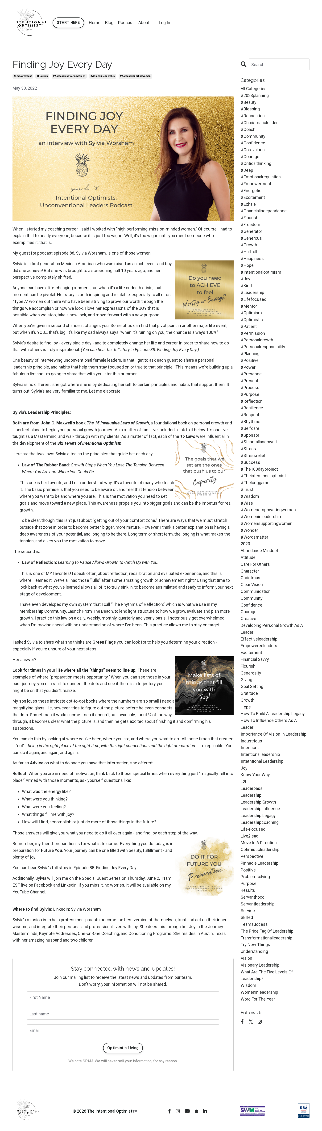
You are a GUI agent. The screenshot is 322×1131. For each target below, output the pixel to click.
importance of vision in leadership (273, 734)
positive (248, 869)
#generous (251, 238)
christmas (250, 577)
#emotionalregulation (261, 176)
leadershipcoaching (260, 822)
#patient (249, 326)
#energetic (251, 190)
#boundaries (253, 115)
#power (248, 367)
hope (246, 706)
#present (249, 380)
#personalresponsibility (263, 346)
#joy (245, 278)
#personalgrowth (257, 339)
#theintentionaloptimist (263, 475)
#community (253, 136)
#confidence (253, 142)
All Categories (254, 88)
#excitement (253, 197)
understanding (254, 951)
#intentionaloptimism (261, 272)
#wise (247, 503)
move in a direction (259, 842)
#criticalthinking (256, 163)
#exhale (248, 204)
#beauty (248, 102)
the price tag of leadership (267, 931)
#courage (250, 156)
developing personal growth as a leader (272, 629)
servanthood (252, 897)
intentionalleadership (260, 754)
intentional (250, 747)
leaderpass (252, 788)
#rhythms (250, 421)
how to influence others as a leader (269, 724)
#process (250, 387)
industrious (251, 740)
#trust (247, 489)
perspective (252, 856)
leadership (251, 795)
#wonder (249, 530)
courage (248, 611)
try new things (255, 944)
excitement (251, 652)
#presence (251, 373)
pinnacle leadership (259, 863)
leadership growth (258, 802)
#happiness (252, 258)
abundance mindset (259, 550)
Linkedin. (69, 885)
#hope (247, 265)
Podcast (126, 22)
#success (250, 462)
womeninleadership (259, 992)
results (248, 890)
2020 (245, 543)
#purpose (250, 394)
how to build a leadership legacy (273, 713)
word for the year (258, 999)
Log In (164, 22)
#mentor (249, 306)
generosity (251, 672)
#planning (250, 353)
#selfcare (250, 428)
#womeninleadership (103, 76)
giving (246, 679)
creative (248, 618)
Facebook (43, 885)
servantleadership (258, 903)
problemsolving (255, 876)
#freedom (250, 224)
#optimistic (252, 319)
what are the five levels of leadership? (267, 975)
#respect (250, 414)
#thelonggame (255, 482)
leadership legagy (258, 815)
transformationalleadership (266, 937)
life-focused (253, 829)
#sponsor (250, 435)
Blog (109, 22)
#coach (248, 129)
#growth (249, 244)
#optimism (251, 312)
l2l (243, 781)
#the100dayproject (259, 469)
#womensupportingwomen (135, 76)
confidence (251, 605)
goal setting (252, 686)
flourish (248, 666)
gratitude (249, 693)
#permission (253, 333)
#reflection (252, 401)
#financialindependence (264, 210)
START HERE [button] (68, 22)
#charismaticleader (259, 122)
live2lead (249, 836)
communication (256, 591)
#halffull (249, 251)
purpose (248, 883)
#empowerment (23, 76)
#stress (248, 448)
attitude (248, 557)
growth (247, 700)
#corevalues (253, 149)
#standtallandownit (259, 441)
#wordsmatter (254, 537)
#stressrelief (253, 455)
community (252, 598)
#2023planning (255, 95)
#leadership (252, 292)
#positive (250, 360)
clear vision (252, 584)
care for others (255, 564)
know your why (255, 774)
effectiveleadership (259, 639)
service (248, 910)
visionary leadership (260, 965)
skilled (247, 917)
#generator (251, 231)
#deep (247, 170)
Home (94, 22)
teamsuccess (254, 924)
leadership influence (260, 808)
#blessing (250, 108)
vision (246, 958)
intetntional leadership (262, 761)
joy (244, 768)
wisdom (248, 985)
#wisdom (250, 496)
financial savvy (255, 659)
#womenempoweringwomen (69, 76)
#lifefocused (253, 299)
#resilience (252, 407)
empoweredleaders (259, 645)
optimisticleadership (260, 849)
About (143, 22)
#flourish (42, 76)
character (250, 571)
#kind (246, 285)
